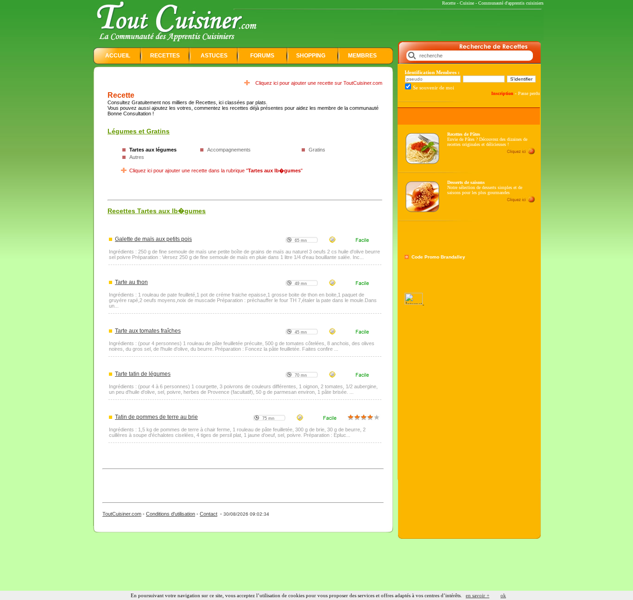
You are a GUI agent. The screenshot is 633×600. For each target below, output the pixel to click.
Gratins (317, 149)
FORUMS (262, 55)
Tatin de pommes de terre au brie (156, 417)
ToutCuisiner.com (121, 514)
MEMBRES (362, 55)
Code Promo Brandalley (438, 256)
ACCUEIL (117, 55)
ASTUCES (214, 55)
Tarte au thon (131, 282)
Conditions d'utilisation (170, 514)
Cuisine (467, 3)
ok (503, 595)
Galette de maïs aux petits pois (153, 239)
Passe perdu (529, 93)
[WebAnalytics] (414, 302)
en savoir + (477, 595)
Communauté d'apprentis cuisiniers (511, 3)
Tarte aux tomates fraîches (148, 331)
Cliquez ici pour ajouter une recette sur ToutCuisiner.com (318, 83)
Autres (136, 157)
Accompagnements (229, 149)
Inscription (502, 93)
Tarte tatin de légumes (143, 374)
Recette (449, 3)
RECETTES (165, 55)
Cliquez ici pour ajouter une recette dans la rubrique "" (216, 170)
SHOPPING (310, 55)
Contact (208, 514)
